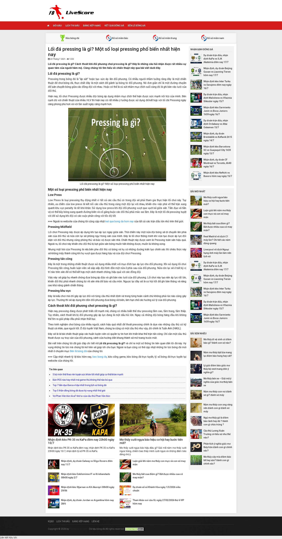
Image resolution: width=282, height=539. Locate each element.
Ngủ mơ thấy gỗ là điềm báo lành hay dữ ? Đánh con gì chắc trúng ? (216, 421)
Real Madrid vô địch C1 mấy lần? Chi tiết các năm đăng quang (217, 240)
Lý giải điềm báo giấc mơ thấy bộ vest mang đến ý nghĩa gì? (217, 369)
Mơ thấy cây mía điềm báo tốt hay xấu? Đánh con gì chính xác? (217, 460)
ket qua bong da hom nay (119, 221)
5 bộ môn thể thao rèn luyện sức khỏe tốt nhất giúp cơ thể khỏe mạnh (88, 374)
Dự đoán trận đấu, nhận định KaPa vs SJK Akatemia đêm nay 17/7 (216, 58)
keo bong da (100, 356)
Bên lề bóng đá (136, 25)
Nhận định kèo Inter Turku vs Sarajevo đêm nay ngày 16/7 (217, 85)
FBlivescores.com (79, 529)
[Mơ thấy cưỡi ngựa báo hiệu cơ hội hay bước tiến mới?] (153, 420)
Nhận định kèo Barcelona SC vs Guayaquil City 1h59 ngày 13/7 (217, 150)
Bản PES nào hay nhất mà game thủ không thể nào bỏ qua (82, 380)
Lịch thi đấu (72, 25)
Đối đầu (57, 25)
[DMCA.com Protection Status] (135, 529)
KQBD (51, 521)
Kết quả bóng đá (114, 25)
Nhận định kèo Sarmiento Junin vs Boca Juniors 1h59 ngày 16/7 (217, 111)
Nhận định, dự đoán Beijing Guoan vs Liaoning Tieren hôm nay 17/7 (218, 71)
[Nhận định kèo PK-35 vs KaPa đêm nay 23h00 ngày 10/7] (81, 420)
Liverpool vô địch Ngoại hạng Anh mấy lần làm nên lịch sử (217, 253)
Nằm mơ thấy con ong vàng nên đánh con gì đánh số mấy (218, 408)
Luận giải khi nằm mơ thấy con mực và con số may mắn (217, 214)
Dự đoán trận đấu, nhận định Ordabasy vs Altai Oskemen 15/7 (216, 124)
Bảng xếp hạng (92, 25)
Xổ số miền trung (167, 38)
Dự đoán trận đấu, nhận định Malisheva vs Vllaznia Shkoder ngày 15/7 (218, 98)
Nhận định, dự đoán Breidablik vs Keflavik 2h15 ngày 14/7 (218, 137)
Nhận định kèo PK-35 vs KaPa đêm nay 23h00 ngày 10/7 (81, 441)
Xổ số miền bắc (119, 38)
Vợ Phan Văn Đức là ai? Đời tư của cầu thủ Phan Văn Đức (81, 396)
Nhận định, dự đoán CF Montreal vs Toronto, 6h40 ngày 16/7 (217, 163)
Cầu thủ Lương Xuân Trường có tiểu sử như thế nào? (217, 434)
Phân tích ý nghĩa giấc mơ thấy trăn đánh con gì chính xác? (218, 447)
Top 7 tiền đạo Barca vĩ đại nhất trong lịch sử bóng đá (79, 385)
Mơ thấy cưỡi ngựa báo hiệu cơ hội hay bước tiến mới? (151, 441)
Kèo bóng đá (72, 38)
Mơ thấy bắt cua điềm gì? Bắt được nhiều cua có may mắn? (218, 227)
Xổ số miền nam (215, 38)
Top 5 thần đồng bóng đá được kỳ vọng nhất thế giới (79, 390)
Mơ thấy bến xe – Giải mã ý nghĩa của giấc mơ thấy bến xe (218, 382)
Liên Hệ (95, 521)
